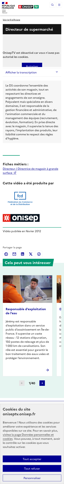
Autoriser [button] (32, 66)
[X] (30, 254)
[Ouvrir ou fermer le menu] (59, 4)
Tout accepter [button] (32, 459)
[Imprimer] (6, 254)
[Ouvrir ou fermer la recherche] (52, 4)
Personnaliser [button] (32, 478)
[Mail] (14, 254)
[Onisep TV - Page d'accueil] (28, 6)
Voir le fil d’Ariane (11, 19)
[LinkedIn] (22, 254)
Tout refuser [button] (32, 468)
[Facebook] (38, 254)
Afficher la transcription (21, 72)
